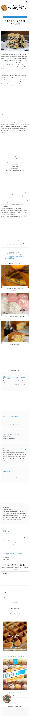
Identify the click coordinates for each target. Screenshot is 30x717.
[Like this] (22, 244)
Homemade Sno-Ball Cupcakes (15, 316)
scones (15, 69)
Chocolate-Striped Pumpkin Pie (15, 288)
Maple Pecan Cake (15, 344)
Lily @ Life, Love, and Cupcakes (14, 377)
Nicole (5, 530)
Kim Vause (6, 471)
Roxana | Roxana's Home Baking (14, 449)
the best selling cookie (8, 58)
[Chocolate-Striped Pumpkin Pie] (15, 276)
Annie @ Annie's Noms (11, 434)
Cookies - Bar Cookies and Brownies (12, 17)
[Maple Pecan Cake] (15, 332)
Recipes (24, 17)
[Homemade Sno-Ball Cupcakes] (15, 304)
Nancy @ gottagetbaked (11, 416)
